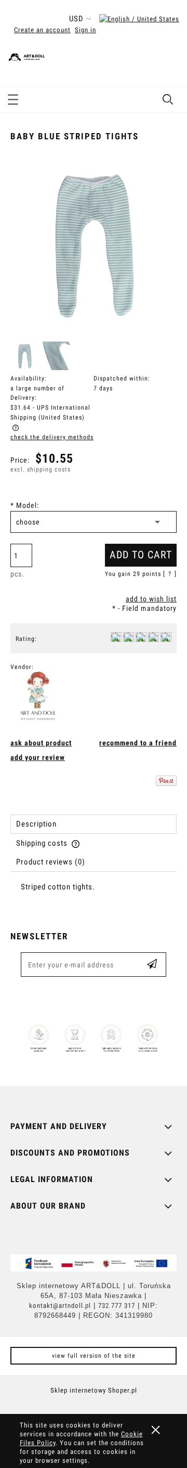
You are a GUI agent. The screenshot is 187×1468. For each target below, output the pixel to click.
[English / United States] (139, 19)
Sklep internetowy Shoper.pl (93, 1390)
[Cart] (168, 64)
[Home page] (75, 55)
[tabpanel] (93, 896)
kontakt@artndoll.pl (60, 1305)
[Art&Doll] (37, 697)
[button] (13, 98)
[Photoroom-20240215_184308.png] (24, 356)
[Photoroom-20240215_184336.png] (55, 356)
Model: (24, 505)
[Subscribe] (152, 964)
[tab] (93, 824)
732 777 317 (116, 1305)
